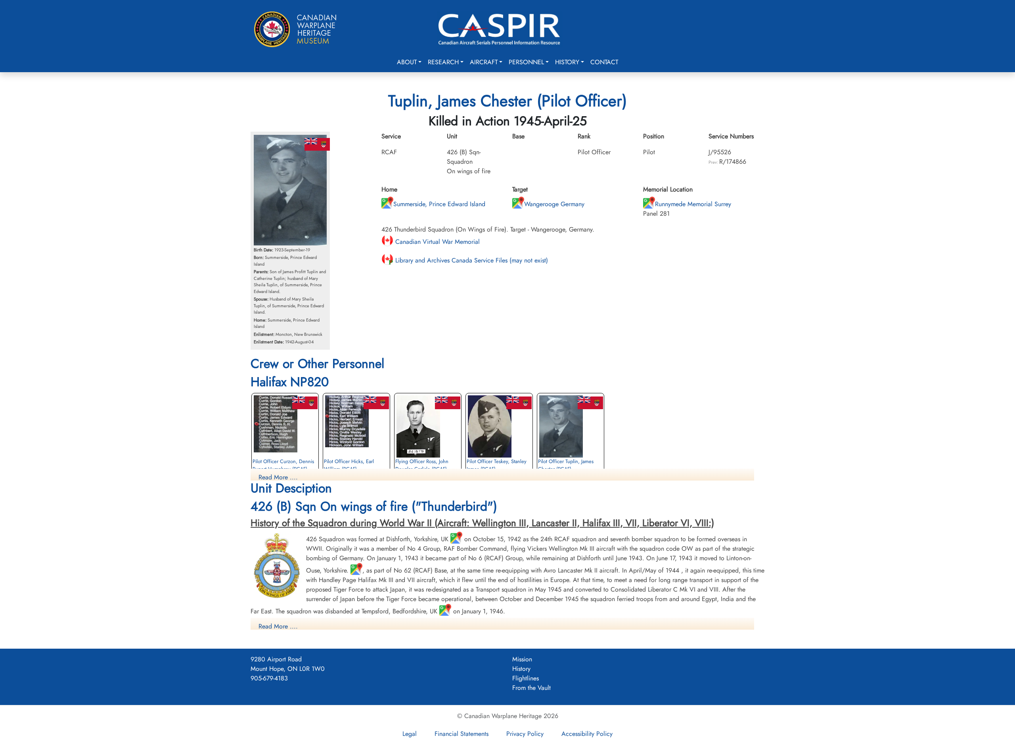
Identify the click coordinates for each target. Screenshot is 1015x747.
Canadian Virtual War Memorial (436, 241)
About (407, 62)
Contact (604, 62)
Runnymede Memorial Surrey (693, 204)
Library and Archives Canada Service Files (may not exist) (470, 260)
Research (443, 62)
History (567, 62)
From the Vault (531, 687)
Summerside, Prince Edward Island (439, 204)
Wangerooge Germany (554, 204)
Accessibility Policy (587, 733)
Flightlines (525, 678)
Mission (522, 659)
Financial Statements (461, 733)
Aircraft (484, 62)
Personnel (526, 62)
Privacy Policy (525, 733)
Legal (409, 733)
